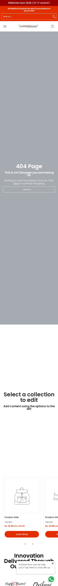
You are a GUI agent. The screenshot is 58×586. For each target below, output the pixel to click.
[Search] (54, 16)
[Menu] (5, 26)
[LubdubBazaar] (28, 26)
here (15, 183)
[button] (52, 26)
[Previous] (25, 544)
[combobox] (27, 16)
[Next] (32, 544)
